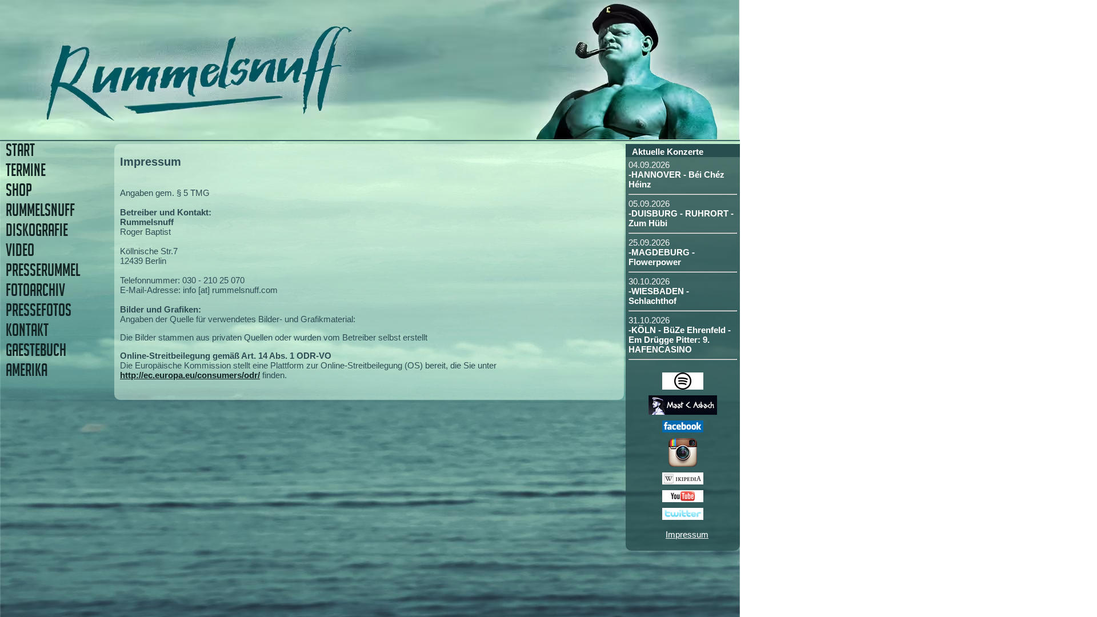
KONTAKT (27, 329)
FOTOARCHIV (35, 290)
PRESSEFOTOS (38, 310)
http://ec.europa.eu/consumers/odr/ (190, 375)
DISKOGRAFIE (37, 230)
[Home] (278, 117)
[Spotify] (682, 386)
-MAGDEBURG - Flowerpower (661, 257)
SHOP (19, 190)
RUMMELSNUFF (40, 210)
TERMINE (26, 170)
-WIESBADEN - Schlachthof (658, 296)
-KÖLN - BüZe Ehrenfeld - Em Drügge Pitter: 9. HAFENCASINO (679, 339)
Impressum (687, 534)
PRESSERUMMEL (43, 270)
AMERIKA (26, 369)
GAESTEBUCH (36, 349)
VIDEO (20, 250)
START (20, 150)
